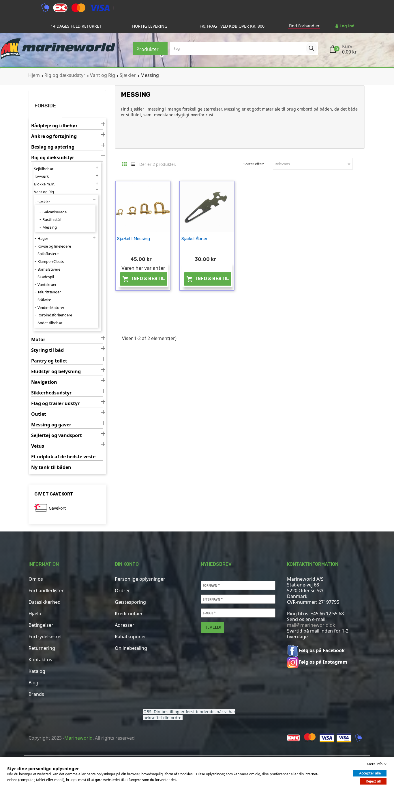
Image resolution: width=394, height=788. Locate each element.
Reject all (373, 781)
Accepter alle (370, 773)
